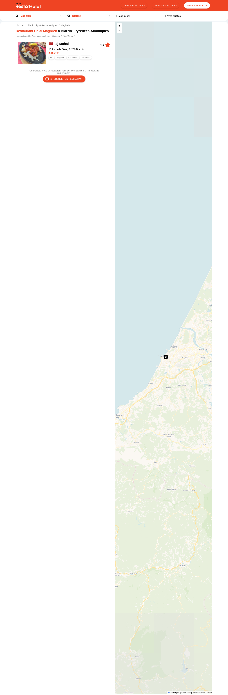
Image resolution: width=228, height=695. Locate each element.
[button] (165, 357)
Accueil (20, 25)
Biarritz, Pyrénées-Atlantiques (42, 25)
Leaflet (173, 693)
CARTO (208, 693)
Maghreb (65, 25)
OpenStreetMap (185, 693)
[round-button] (61, 16)
